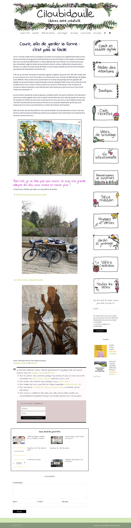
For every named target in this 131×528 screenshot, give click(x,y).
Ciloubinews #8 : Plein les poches (59, 448)
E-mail (40, 502)
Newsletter (36, 33)
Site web (65, 502)
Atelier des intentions (48, 33)
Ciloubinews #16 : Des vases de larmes (36, 449)
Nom (15, 502)
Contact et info (25, 33)
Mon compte (97, 33)
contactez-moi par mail (72, 384)
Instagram (17, 363)
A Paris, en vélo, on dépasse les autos (29, 280)
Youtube (41, 373)
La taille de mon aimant (34, 460)
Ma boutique (74, 33)
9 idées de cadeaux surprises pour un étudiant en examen (36, 438)
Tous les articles (86, 33)
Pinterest (34, 363)
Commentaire (18, 483)
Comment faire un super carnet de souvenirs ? (74, 438)
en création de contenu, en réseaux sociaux (48, 387)
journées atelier (63, 381)
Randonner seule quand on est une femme (74, 461)
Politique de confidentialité (101, 525)
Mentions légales (115, 525)
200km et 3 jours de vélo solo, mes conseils (31, 195)
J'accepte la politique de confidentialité (101, 325)
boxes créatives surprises (41, 378)
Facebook (24, 363)
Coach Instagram (63, 33)
